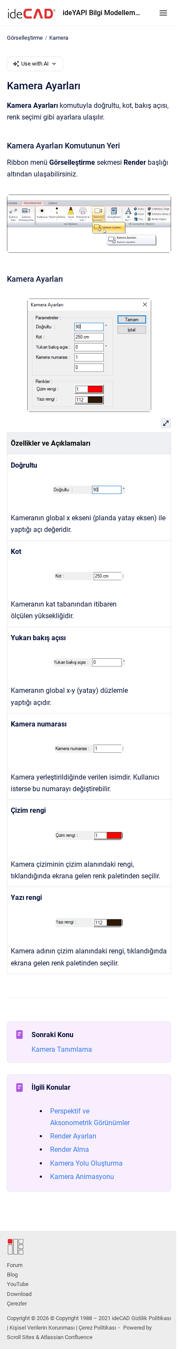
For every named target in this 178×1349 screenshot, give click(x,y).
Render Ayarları (73, 1136)
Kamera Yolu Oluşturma (86, 1163)
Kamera (58, 38)
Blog (12, 1274)
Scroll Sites (21, 1337)
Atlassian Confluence (66, 1337)
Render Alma (69, 1149)
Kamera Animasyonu (82, 1177)
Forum (14, 1265)
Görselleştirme (25, 38)
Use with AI (35, 63)
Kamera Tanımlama (62, 1049)
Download (19, 1294)
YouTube (18, 1284)
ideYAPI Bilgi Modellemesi (102, 13)
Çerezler (17, 1303)
